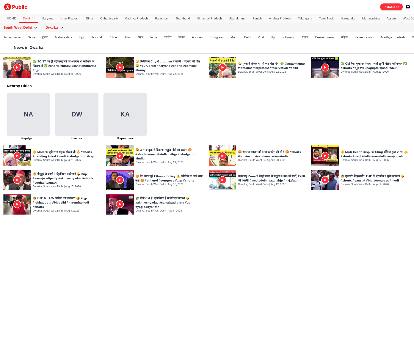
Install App (391, 7)
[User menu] (408, 7)
